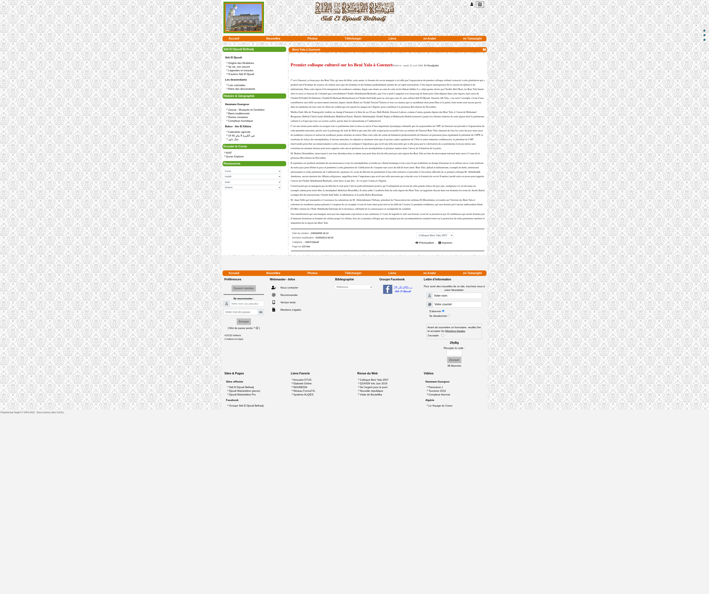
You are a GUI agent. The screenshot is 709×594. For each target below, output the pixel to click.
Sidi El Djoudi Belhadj (241, 387)
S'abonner (435, 311)
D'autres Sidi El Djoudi (241, 74)
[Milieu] (704, 35)
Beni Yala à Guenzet (306, 49)
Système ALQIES (303, 394)
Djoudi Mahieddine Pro (242, 394)
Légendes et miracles (240, 70)
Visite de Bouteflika (371, 394)
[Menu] (480, 4)
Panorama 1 (436, 387)
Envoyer (244, 321)
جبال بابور (233, 139)
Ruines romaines (238, 117)
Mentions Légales (290, 309)
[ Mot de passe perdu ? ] (244, 328)
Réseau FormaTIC (304, 390)
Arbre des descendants (241, 88)
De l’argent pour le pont (373, 387)
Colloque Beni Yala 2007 (374, 379)
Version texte (288, 302)
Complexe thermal (439, 394)
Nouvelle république (371, 390)
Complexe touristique (240, 120)
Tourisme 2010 (437, 390)
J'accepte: (434, 335)
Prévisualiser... (427, 242)
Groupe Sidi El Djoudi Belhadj (246, 405)
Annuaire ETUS (302, 379)
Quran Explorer (235, 156)
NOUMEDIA (300, 387)
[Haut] (704, 31)
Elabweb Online (302, 383)
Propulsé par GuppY (11, 412)
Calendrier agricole (239, 131)
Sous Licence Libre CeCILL (51, 412)
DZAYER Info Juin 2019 (373, 383)
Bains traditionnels (239, 113)
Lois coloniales (236, 85)
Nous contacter (289, 287)
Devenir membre (244, 288)
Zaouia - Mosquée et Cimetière (246, 109)
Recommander (289, 294)
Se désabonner (438, 315)
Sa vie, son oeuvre (239, 66)
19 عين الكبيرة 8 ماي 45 (241, 135)
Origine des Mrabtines (241, 63)
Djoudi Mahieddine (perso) (244, 390)
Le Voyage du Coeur (441, 405)
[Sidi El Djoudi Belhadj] (354, 12)
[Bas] (704, 40)
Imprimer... (447, 242)
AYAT (229, 152)
